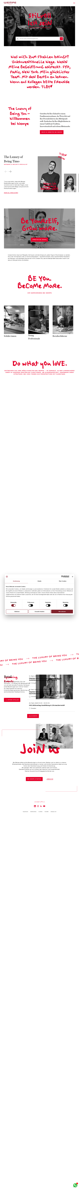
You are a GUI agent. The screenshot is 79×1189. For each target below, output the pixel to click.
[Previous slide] (6, 171)
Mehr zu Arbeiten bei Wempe (51, 132)
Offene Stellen (13, 699)
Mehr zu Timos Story (11, 192)
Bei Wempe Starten (34, 779)
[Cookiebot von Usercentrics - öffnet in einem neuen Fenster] (62, 576)
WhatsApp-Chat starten (68, 1176)
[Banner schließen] (72, 576)
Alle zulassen (62, 611)
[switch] (31, 605)
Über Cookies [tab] (62, 581)
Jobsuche (50, 779)
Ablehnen (17, 611)
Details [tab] (39, 581)
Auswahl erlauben (39, 611)
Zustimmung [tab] (16, 581)
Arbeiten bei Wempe (39, 239)
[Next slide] (10, 171)
